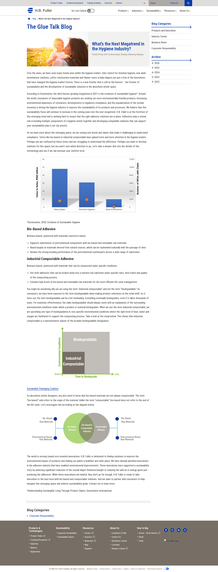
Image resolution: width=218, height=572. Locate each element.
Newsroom (89, 541)
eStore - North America (148, 533)
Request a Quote (118, 548)
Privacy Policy (105, 569)
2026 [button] (156, 63)
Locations (116, 545)
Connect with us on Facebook (166, 530)
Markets (34, 548)
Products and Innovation (164, 30)
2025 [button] (156, 67)
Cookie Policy (116, 569)
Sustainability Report (66, 537)
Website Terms (92, 569)
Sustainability (153, 10)
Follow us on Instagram (172, 530)
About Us (184, 10)
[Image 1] (171, 541)
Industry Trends (159, 36)
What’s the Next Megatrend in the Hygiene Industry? (59, 19)
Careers (119, 3)
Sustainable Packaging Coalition (42, 388)
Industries (137, 10)
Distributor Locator (119, 541)
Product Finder (57, 3)
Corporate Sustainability (67, 533)
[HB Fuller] (40, 10)
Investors (108, 3)
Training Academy (94, 3)
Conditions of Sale (119, 533)
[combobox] (159, 3)
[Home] (29, 19)
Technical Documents (74, 3)
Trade (141, 541)
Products (122, 10)
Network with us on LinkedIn (179, 530)
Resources (169, 10)
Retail (141, 537)
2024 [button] (156, 72)
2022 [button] (156, 81)
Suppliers (88, 548)
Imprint (126, 569)
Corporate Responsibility (41, 515)
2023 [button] (156, 77)
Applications (35, 551)
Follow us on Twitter (185, 530)
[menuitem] (122, 10)
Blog (34, 19)
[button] (188, 3)
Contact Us (116, 537)
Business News (159, 42)
